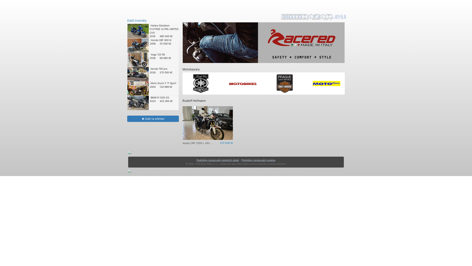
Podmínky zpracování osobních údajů (218, 160)
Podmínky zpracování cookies (258, 160)
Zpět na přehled (154, 118)
